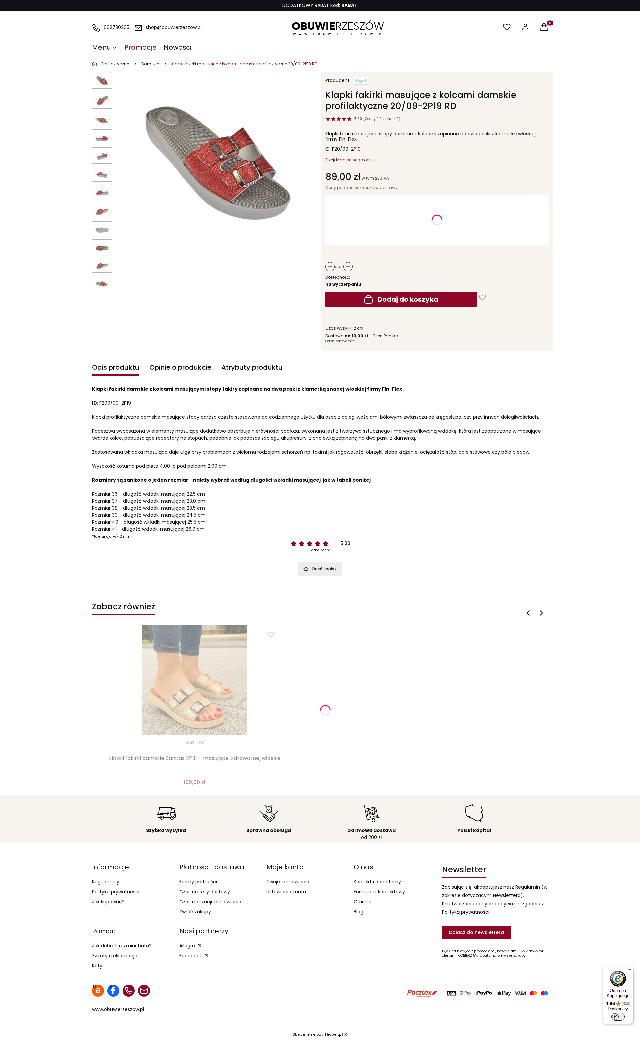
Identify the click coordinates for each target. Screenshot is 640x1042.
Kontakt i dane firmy (377, 881)
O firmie (363, 901)
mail (144, 991)
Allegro (187, 945)
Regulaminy (105, 881)
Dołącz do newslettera (476, 932)
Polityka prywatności (115, 891)
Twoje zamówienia (287, 881)
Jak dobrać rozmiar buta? (122, 945)
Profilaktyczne (115, 64)
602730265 (116, 27)
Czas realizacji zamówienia (210, 901)
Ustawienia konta (286, 891)
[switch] (618, 1017)
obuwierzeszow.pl (94, 64)
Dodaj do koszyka (408, 299)
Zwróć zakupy (195, 911)
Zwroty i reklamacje (114, 955)
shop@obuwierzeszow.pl (174, 27)
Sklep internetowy (318, 1034)
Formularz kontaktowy (379, 891)
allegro (98, 991)
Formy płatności (198, 881)
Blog (358, 911)
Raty (97, 965)
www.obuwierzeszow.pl (118, 1009)
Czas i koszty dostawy (204, 891)
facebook (113, 991)
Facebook (191, 955)
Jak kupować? (108, 901)
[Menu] (629, 971)
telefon (129, 991)
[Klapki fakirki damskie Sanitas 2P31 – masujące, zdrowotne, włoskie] (195, 680)
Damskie (150, 64)
